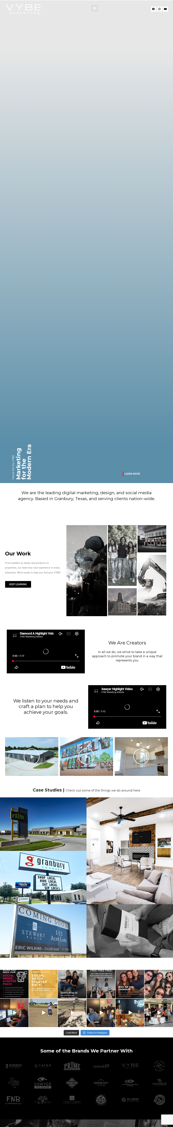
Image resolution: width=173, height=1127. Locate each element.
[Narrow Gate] (129, 931)
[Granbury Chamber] (43, 877)
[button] (94, 8)
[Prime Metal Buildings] (43, 824)
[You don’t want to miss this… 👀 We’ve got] (72, 984)
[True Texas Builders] (129, 850)
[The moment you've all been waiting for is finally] (43, 984)
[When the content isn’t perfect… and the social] (130, 1013)
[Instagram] (159, 9)
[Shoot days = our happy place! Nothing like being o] (43, 1013)
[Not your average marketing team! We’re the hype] (158, 984)
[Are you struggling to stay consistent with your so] (14, 984)
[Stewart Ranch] (43, 931)
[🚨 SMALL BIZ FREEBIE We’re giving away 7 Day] (101, 984)
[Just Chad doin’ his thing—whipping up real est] (14, 1013)
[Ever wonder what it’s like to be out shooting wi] (72, 1013)
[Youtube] (165, 9)
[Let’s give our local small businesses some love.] (130, 984)
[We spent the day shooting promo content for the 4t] (158, 1013)
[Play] (31, 756)
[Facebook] (153, 9)
